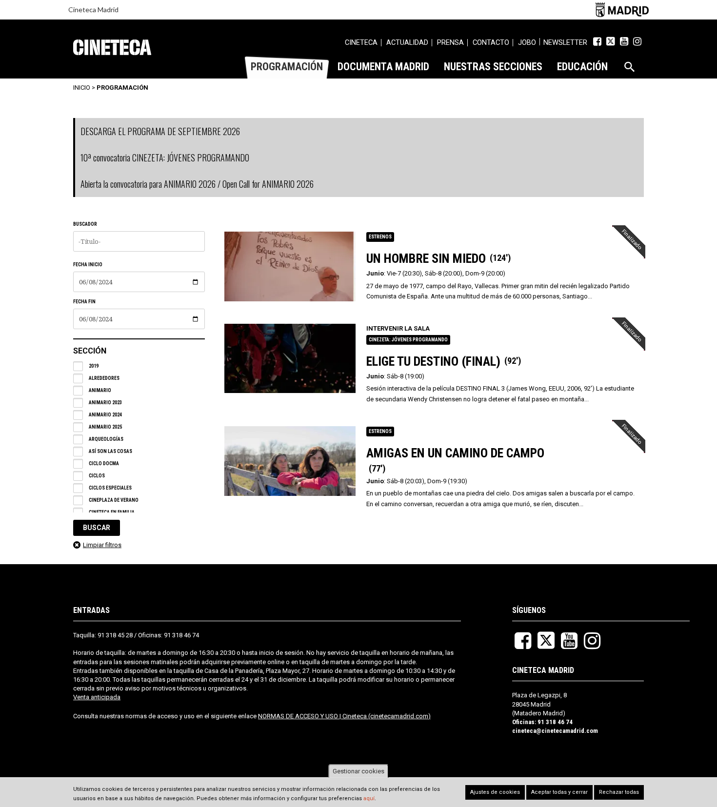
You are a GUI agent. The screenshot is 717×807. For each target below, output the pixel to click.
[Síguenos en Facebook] (597, 41)
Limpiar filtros (102, 545)
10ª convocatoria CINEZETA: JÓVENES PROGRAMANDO (164, 157)
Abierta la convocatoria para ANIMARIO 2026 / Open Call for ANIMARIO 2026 (197, 183)
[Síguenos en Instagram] (637, 41)
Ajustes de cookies (495, 792)
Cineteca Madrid (93, 9)
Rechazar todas (619, 792)
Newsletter (565, 42)
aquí (369, 798)
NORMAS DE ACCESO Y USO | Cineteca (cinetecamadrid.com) (344, 716)
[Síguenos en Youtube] (624, 41)
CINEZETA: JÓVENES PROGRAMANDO (408, 339)
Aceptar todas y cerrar (559, 792)
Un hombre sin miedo (426, 258)
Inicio (81, 87)
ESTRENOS (380, 236)
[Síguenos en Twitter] (610, 41)
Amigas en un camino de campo (455, 453)
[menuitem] (361, 44)
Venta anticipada (96, 697)
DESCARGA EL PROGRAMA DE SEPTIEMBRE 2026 (160, 131)
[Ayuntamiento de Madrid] (622, 9)
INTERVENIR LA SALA (398, 328)
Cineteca (112, 47)
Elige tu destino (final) (433, 361)
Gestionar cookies (358, 771)
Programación (122, 87)
